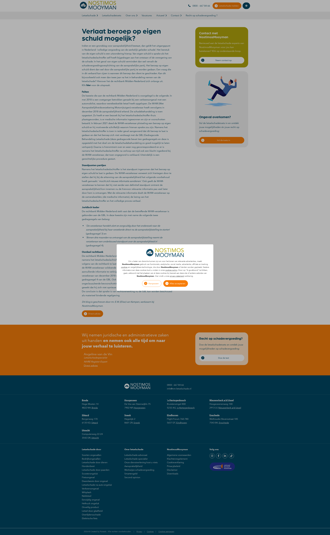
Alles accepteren (177, 283)
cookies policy (171, 270)
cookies (124, 267)
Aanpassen (153, 283)
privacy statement (177, 276)
